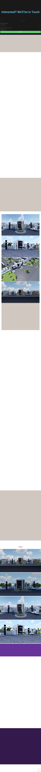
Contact (22, 742)
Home (22, 737)
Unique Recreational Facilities (28, 368)
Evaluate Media (28, 761)
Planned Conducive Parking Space (28, 350)
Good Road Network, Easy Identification (10, 368)
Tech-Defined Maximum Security (9, 403)
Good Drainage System (9, 350)
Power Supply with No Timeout (9, 386)
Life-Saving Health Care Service (29, 403)
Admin (22, 744)
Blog (22, 740)
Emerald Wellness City (4, 753)
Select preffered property (4, 23)
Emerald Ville (3, 758)
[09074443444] (16, 207)
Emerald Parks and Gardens (5, 755)
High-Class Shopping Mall (30, 387)
